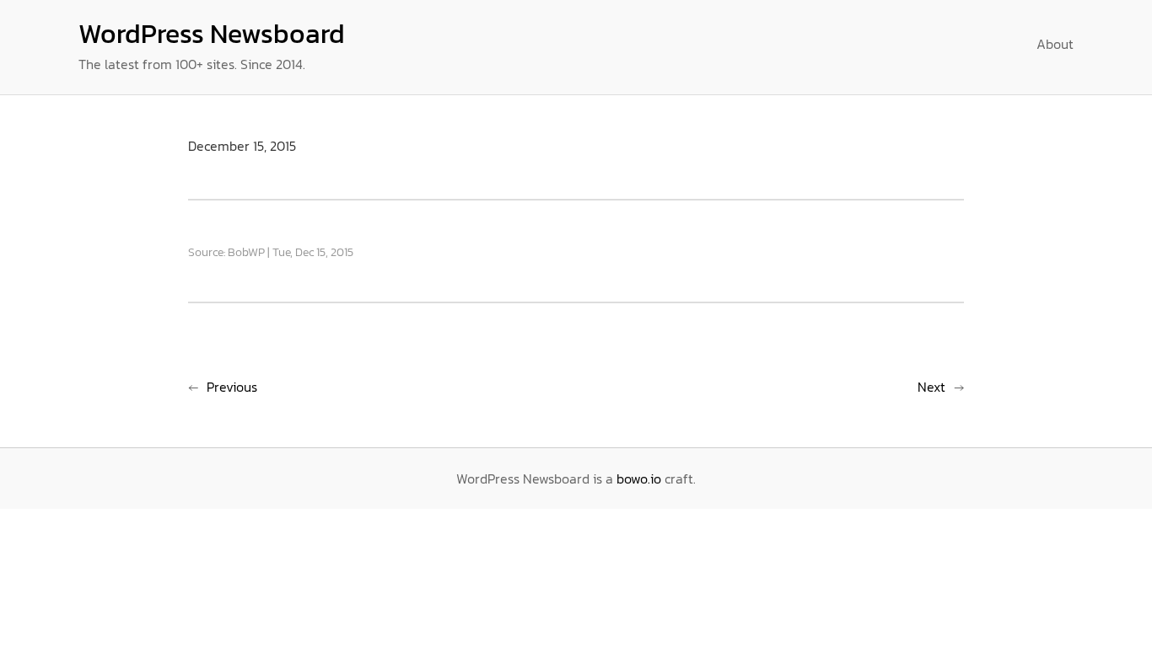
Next (931, 387)
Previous (232, 387)
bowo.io (638, 478)
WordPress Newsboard (211, 33)
